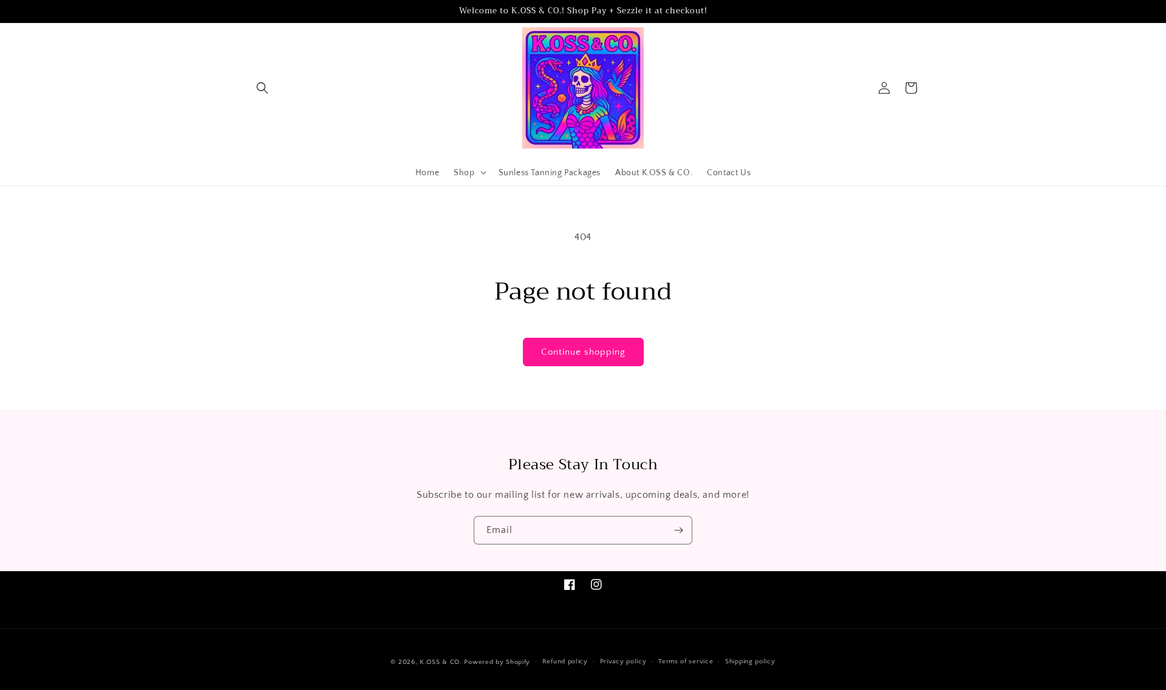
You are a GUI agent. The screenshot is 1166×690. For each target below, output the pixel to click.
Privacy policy (623, 661)
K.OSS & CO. (442, 662)
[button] (262, 88)
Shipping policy (750, 661)
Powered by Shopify (497, 662)
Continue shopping (583, 352)
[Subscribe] (678, 530)
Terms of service (685, 661)
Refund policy (565, 661)
